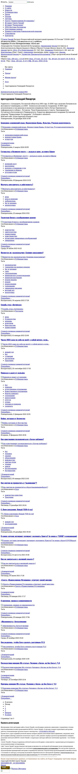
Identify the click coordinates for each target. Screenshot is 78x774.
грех (7, 271)
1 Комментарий (7, 474)
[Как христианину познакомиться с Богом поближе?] (24, 443)
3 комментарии (7, 675)
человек (8, 454)
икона (54, 46)
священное (9, 240)
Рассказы (19, 311)
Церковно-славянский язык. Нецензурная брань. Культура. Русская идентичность (36, 122)
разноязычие (10, 265)
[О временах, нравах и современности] (18, 605)
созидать (9, 406)
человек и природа (13, 404)
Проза (7, 14)
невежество (10, 460)
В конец (8, 715)
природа (8, 387)
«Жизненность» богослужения (13, 621)
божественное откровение (16, 391)
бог (6, 354)
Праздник (9, 360)
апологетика (10, 205)
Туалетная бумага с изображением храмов (18, 217)
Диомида (70, 48)
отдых (7, 402)
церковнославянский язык (16, 135)
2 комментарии (7, 143)
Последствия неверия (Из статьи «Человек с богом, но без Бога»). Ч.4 (30, 663)
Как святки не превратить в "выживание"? (19, 482)
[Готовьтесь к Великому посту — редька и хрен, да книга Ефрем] (28, 156)
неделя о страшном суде (15, 168)
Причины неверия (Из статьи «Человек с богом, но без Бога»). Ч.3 (28, 684)
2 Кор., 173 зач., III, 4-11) (38, 59)
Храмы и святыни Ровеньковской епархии (23, 31)
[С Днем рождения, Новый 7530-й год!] (17, 514)
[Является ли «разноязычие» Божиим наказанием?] (23, 257)
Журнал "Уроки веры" (14, 25)
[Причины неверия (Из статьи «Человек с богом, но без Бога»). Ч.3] (29, 688)
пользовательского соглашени (45, 748)
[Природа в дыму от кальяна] (13, 377)
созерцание (10, 396)
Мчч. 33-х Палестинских (23, 50)
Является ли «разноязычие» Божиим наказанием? (22, 252)
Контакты (9, 35)
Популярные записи (13, 29)
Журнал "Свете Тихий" (14, 23)
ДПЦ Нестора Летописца (15, 27)
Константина (6, 52)
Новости (8, 10)
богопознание (11, 468)
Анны (51, 52)
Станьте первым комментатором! (15, 176)
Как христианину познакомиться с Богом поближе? (22, 439)
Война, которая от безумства (13, 418)
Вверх (3, 765)
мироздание (10, 398)
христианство (11, 236)
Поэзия (8, 16)
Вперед (8, 713)
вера (7, 197)
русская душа (11, 172)
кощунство (9, 230)
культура (9, 139)
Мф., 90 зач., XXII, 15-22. (38, 61)
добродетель (10, 201)
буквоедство (10, 319)
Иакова (62, 52)
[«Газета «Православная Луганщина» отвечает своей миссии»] (27, 584)
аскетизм (9, 323)
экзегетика (9, 292)
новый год (9, 352)
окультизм (9, 358)
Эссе (7, 82)
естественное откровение (16, 389)
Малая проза (10, 77)
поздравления (11, 524)
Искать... (4, 2)
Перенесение (46, 46)
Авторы (8, 19)
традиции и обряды (13, 170)
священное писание (13, 288)
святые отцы (10, 462)
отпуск (8, 400)
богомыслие (10, 470)
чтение (8, 464)
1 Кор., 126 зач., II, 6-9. (19, 61)
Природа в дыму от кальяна (13, 372)
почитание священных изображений (21, 238)
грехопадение (11, 273)
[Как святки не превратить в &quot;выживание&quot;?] (24, 487)
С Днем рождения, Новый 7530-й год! (17, 509)
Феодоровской (6, 54)
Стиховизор (10, 33)
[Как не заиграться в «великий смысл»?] (18, 563)
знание (8, 456)
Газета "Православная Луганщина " (20, 21)
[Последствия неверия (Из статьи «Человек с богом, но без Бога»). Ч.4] (31, 667)
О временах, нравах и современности (16, 600)
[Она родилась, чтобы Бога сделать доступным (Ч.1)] (23, 647)
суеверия (9, 356)
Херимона (49, 50)
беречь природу (11, 393)
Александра (28, 52)
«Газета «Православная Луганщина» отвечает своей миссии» (26, 580)
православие (10, 234)
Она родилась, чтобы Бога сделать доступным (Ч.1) (23, 642)
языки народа (11, 280)
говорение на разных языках (17, 267)
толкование (10, 286)
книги (7, 466)
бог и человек (10, 203)
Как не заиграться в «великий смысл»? (17, 559)
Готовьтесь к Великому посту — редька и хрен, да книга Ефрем (28, 151)
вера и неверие (11, 199)
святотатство (10, 232)
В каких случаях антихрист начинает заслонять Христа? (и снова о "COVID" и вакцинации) (39, 536)
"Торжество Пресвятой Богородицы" (36, 54)
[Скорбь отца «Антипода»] (12, 309)
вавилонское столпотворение (17, 275)
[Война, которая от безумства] (14, 423)
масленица (9, 166)
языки (7, 282)
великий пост (11, 164)
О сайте (8, 8)
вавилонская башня (13, 278)
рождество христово (14, 495)
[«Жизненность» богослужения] (14, 626)
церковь (8, 321)
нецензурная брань (13, 137)
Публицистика (11, 12)
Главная (8, 6)
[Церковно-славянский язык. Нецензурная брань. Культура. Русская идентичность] (37, 127)
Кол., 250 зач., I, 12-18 (15, 59)
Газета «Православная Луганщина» (30, 586)
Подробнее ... (6, 145)
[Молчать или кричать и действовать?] (18, 189)
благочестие (10, 325)
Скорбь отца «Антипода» (11, 304)
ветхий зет (9, 290)
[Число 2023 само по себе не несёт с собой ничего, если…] (25, 344)
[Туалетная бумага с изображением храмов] (20, 222)
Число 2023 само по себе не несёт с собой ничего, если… (25, 339)
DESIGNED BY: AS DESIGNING (13, 763)
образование (10, 458)
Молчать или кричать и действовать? (17, 184)
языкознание (10, 284)
